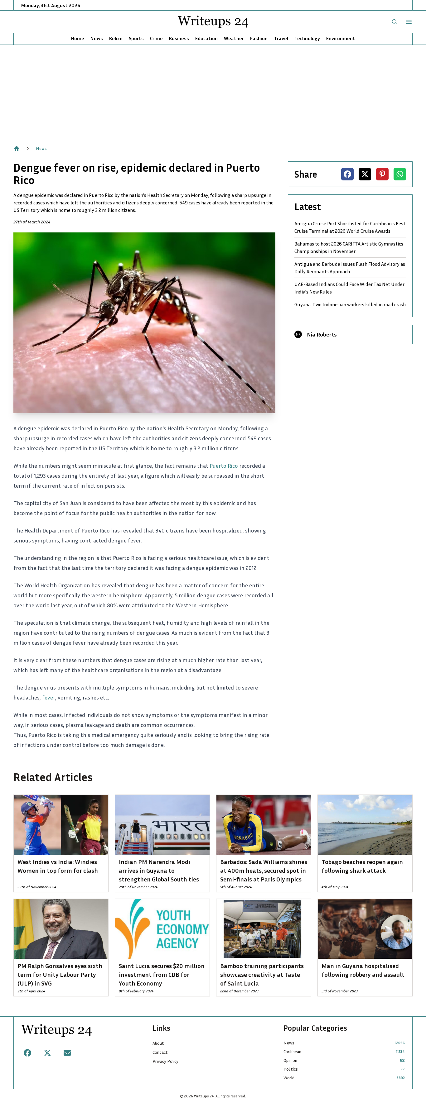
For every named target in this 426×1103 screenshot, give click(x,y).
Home (77, 38)
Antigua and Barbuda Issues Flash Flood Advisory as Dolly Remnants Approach (349, 268)
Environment (340, 38)
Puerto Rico (224, 465)
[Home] (16, 148)
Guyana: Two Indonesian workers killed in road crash (350, 304)
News (96, 38)
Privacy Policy (165, 1061)
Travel (281, 38)
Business (179, 38)
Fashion (259, 38)
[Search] (394, 22)
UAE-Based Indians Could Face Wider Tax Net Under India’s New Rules (349, 288)
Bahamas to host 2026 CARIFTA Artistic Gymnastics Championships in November (348, 247)
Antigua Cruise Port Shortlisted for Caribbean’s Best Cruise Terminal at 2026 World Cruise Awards (349, 227)
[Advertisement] (213, 91)
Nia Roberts (322, 334)
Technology (307, 38)
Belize (116, 38)
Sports (136, 38)
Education (206, 38)
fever (48, 697)
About (158, 1043)
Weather (234, 38)
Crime (156, 38)
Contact (160, 1052)
